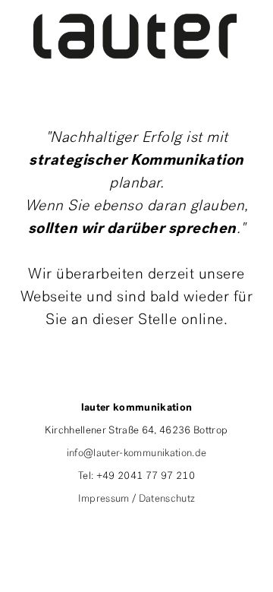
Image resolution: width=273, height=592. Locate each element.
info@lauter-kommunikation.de (137, 453)
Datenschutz (167, 499)
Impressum (104, 499)
